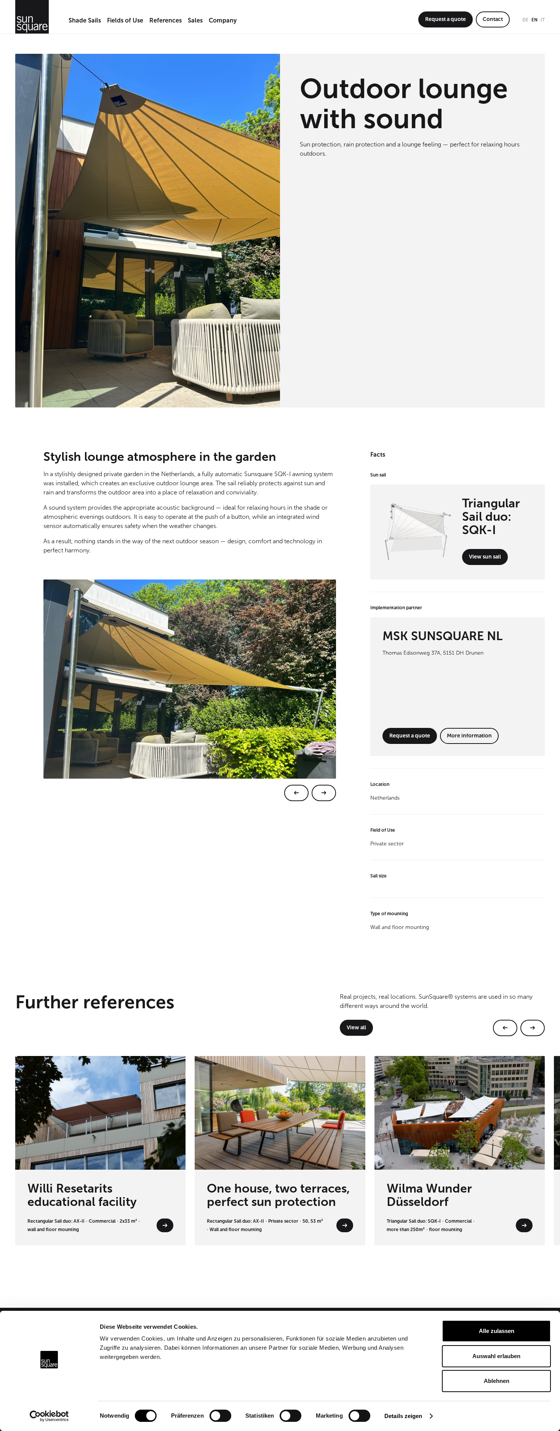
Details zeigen (403, 1416)
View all (356, 1027)
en (534, 20)
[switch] (220, 1416)
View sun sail (485, 557)
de (525, 20)
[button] (85, 21)
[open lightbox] (189, 690)
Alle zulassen (496, 1331)
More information (469, 735)
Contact (493, 19)
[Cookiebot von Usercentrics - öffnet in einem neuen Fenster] (49, 1416)
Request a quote (445, 19)
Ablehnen (496, 1381)
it (543, 20)
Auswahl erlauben (496, 1356)
